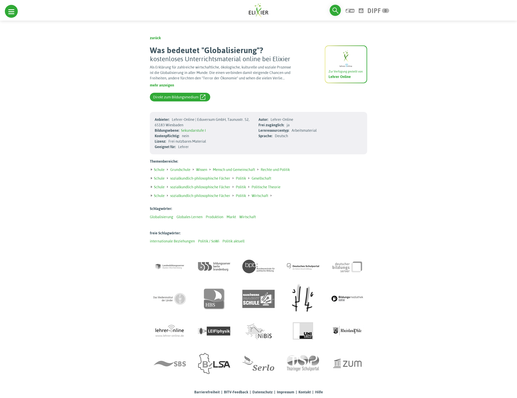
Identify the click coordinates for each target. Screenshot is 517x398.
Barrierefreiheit (207, 392)
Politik (241, 178)
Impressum (285, 392)
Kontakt (304, 392)
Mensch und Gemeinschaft (234, 169)
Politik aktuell (234, 241)
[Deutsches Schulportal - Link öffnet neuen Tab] (303, 266)
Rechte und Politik (275, 169)
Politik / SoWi (208, 241)
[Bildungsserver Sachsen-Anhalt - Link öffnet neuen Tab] (214, 363)
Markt (231, 217)
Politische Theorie (266, 187)
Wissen (201, 169)
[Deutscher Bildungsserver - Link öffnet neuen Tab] (347, 266)
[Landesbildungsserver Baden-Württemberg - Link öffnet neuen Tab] (169, 266)
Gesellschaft (261, 178)
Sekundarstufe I (193, 130)
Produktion (214, 217)
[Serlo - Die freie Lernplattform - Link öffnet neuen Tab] (258, 363)
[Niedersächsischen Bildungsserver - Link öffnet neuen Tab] (258, 331)
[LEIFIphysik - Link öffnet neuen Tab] (214, 331)
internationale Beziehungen (172, 241)
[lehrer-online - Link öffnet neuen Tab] (169, 331)
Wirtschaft (260, 196)
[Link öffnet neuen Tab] (378, 10)
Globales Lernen (190, 217)
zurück (155, 38)
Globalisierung (161, 217)
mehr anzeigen (162, 85)
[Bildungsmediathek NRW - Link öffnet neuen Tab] (347, 299)
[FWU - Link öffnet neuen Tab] (169, 299)
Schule (159, 169)
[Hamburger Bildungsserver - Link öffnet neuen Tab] (214, 299)
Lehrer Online (340, 77)
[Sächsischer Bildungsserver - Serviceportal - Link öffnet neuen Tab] (169, 363)
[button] (11, 11)
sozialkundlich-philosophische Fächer (200, 178)
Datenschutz (262, 392)
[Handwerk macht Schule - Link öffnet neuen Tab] (258, 299)
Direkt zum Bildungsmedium (176, 97)
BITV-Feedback (236, 392)
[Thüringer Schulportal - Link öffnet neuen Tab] (303, 363)
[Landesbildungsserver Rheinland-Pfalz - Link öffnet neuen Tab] (347, 331)
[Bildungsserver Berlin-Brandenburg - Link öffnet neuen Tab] (214, 266)
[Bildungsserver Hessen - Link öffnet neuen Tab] (303, 299)
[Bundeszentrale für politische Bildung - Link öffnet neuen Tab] (258, 266)
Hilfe (319, 392)
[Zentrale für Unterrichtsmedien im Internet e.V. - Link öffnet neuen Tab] (347, 363)
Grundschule (180, 169)
